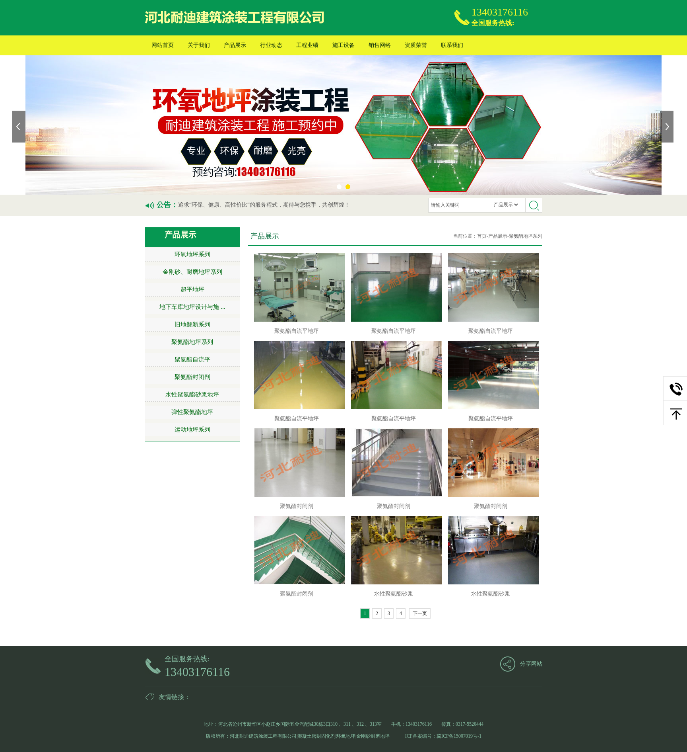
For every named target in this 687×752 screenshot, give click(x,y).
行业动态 (271, 45)
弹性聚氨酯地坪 (192, 412)
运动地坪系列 (192, 429)
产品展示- (498, 236)
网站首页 (162, 45)
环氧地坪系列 (192, 254)
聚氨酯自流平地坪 (296, 331)
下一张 (667, 127)
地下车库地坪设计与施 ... (192, 307)
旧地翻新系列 (192, 324)
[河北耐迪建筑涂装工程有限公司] (236, 17)
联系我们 (452, 45)
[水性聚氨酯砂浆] (394, 550)
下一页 (420, 613)
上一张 (19, 127)
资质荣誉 (416, 45)
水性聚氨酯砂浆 (393, 594)
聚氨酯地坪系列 (192, 342)
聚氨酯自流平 (192, 359)
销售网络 (380, 45)
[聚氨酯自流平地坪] (297, 287)
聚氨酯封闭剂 (192, 377)
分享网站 (531, 664)
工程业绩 (307, 45)
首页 (482, 236)
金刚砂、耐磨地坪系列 (192, 272)
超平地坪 (192, 289)
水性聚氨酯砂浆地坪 (192, 394)
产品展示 (235, 45)
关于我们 (199, 45)
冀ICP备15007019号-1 (459, 736)
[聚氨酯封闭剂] (297, 462)
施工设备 (343, 45)
